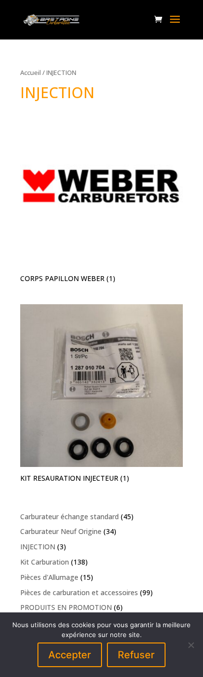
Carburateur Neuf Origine (61, 531)
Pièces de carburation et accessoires (79, 592)
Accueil (30, 72)
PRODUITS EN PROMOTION (66, 607)
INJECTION (37, 546)
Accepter (69, 655)
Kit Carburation (44, 562)
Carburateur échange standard (69, 516)
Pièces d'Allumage (49, 577)
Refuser (136, 655)
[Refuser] (191, 645)
